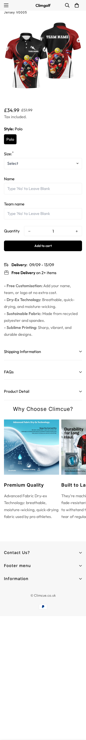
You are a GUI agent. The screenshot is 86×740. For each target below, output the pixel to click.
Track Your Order (19, 585)
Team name (14, 204)
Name (9, 178)
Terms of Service (19, 598)
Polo (10, 139)
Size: (9, 153)
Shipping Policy (17, 622)
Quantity (12, 230)
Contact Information (22, 591)
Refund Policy (16, 614)
